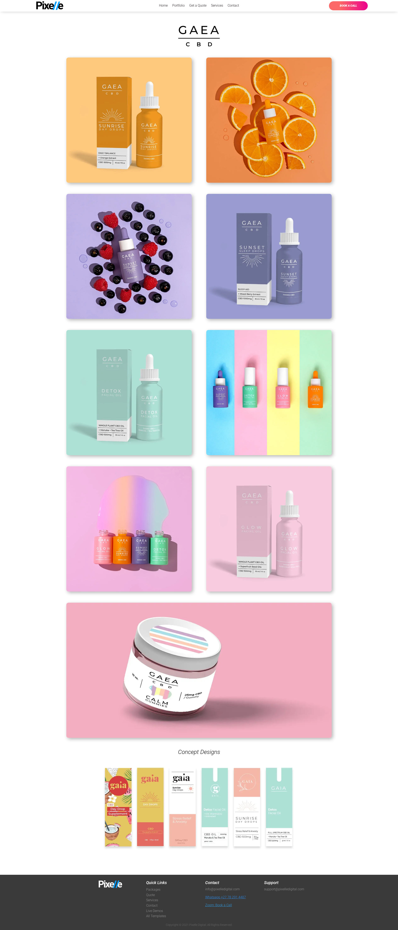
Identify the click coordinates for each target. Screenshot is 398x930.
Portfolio (178, 5)
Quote (150, 895)
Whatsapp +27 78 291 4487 (225, 897)
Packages (153, 890)
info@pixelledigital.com (222, 889)
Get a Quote (197, 5)
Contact (233, 5)
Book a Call (348, 5)
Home (163, 5)
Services (217, 5)
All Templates (156, 916)
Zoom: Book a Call (218, 905)
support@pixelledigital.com (284, 889)
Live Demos (154, 911)
